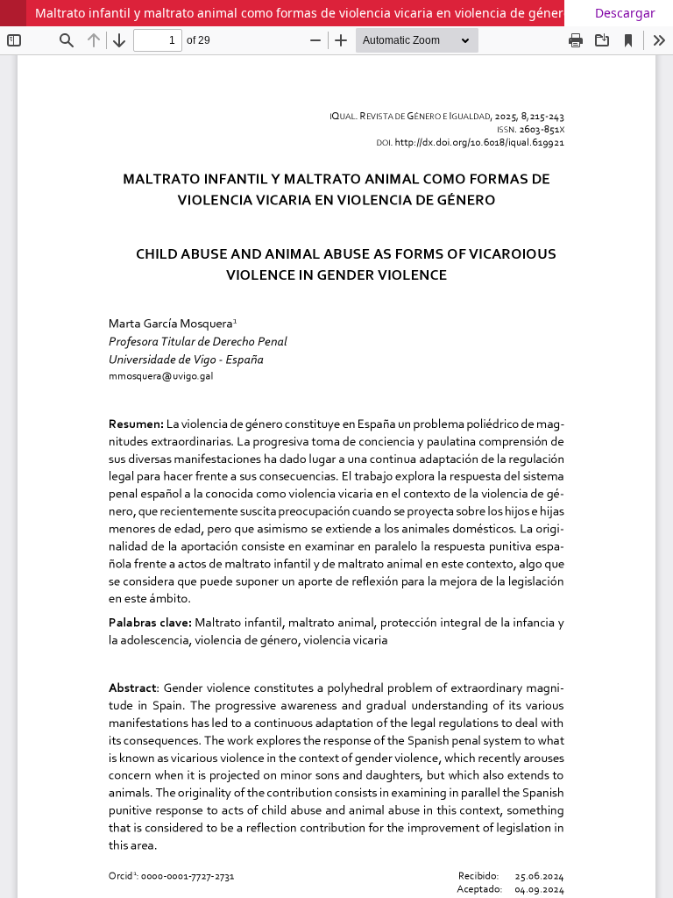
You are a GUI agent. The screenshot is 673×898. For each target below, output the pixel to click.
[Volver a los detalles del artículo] (13, 13)
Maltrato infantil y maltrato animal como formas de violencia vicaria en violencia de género (302, 12)
